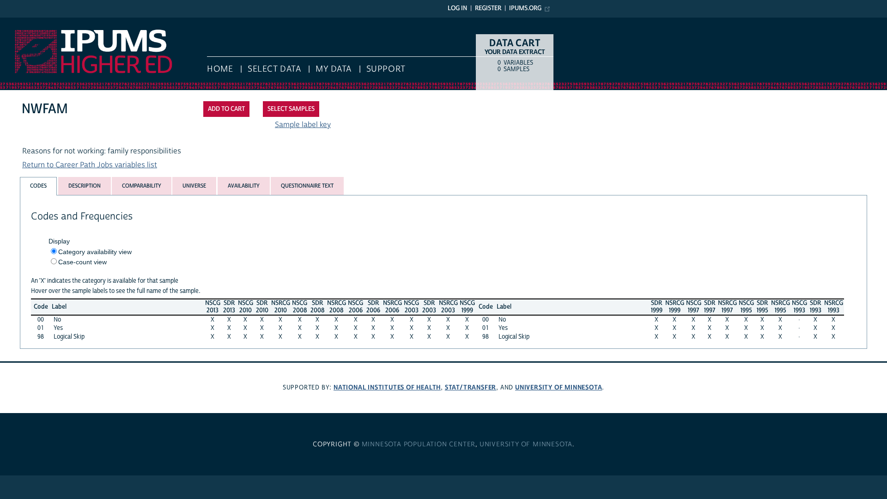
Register (488, 8)
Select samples (291, 109)
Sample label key (303, 124)
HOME (220, 69)
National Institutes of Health (387, 387)
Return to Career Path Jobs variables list (89, 165)
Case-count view (82, 262)
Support (386, 69)
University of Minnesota (558, 387)
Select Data (274, 69)
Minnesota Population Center (419, 444)
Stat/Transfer (470, 387)
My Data (334, 69)
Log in (457, 8)
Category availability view (95, 252)
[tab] (38, 186)
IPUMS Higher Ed (28, 22)
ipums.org (525, 8)
